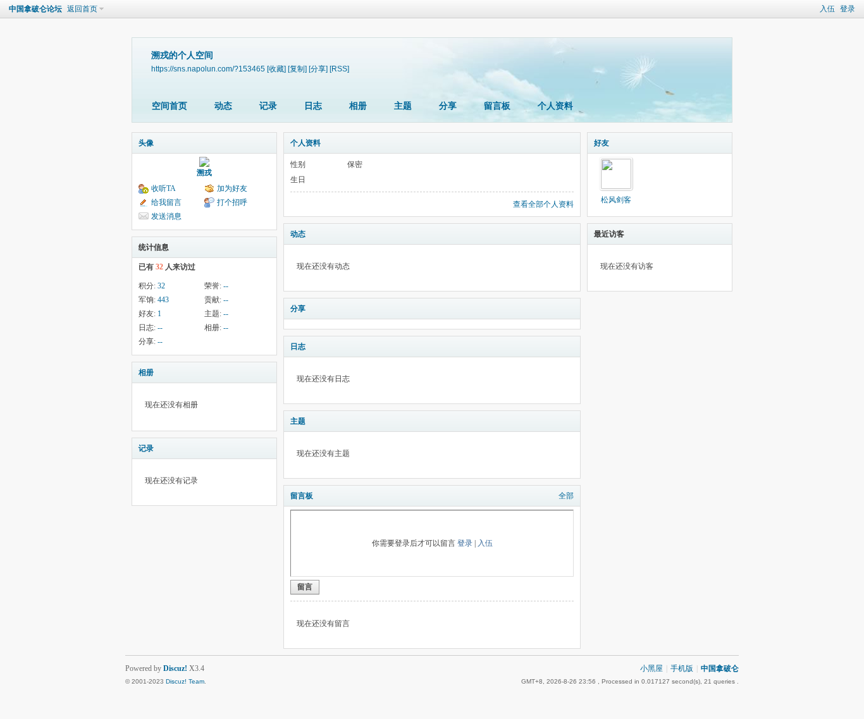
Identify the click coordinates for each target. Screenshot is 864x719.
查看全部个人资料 (543, 204)
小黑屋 (651, 668)
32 (161, 285)
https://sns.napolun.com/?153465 (208, 69)
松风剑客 (616, 199)
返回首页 (82, 8)
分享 (448, 106)
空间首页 (169, 106)
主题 (403, 106)
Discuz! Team (185, 681)
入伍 (827, 8)
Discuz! (175, 668)
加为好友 (232, 188)
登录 (847, 8)
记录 (268, 106)
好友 (601, 142)
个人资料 (555, 106)
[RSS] (339, 69)
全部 (566, 495)
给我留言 (166, 202)
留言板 (497, 106)
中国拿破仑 (720, 668)
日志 (313, 106)
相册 (358, 106)
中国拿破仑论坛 (35, 8)
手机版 (681, 668)
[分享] (318, 69)
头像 (146, 142)
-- (225, 285)
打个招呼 (232, 202)
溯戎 (204, 172)
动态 (223, 106)
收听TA (163, 188)
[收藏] (276, 69)
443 (163, 299)
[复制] (297, 69)
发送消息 (166, 216)
